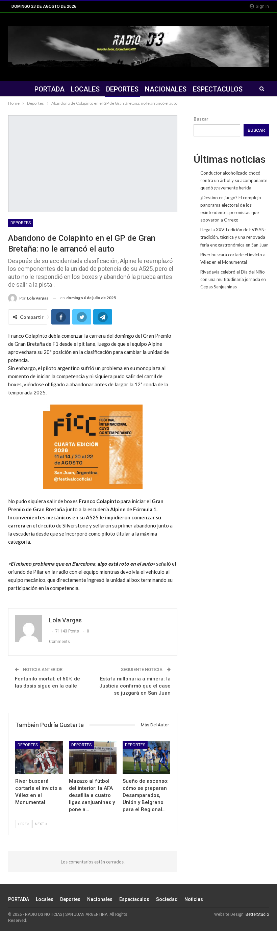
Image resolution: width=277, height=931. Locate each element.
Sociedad (167, 899)
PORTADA (49, 89)
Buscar (201, 119)
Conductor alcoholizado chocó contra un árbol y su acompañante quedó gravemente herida (233, 180)
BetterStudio (257, 914)
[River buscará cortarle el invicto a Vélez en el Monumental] (39, 757)
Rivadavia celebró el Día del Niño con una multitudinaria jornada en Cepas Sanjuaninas (233, 279)
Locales (85, 89)
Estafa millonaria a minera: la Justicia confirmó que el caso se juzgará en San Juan (135, 686)
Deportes (122, 89)
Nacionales (165, 89)
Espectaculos (218, 89)
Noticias (193, 899)
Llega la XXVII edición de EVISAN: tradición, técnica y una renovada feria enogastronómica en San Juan (234, 237)
